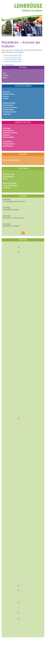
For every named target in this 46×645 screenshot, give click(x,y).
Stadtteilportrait (8, 130)
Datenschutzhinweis (10, 183)
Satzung (6, 96)
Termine (5, 75)
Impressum (7, 187)
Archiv (5, 78)
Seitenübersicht (8, 176)
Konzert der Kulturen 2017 (12, 57)
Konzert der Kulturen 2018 (12, 55)
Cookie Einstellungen (10, 185)
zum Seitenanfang (7, 65)
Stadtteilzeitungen (9, 103)
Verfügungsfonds (9, 144)
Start (4, 73)
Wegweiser (6, 135)
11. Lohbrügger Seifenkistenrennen (14, 201)
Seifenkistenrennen (9, 112)
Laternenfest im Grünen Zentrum (13, 218)
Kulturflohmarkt (8, 109)
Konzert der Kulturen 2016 (12, 59)
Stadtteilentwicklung (10, 133)
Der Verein (6, 92)
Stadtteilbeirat (8, 141)
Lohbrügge (6, 128)
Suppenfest (7, 114)
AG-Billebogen (8, 146)
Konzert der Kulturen (10, 107)
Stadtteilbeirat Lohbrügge (11, 209)
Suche (5, 179)
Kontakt (5, 98)
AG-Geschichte (8, 105)
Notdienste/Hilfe (8, 137)
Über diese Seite (8, 174)
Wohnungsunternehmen (11, 160)
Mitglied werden (8, 94)
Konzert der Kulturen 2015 (12, 61)
